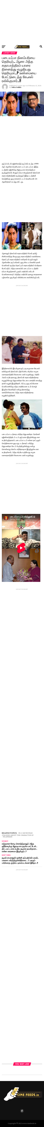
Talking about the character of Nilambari (18, 836)
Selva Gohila (16, 87)
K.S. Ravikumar (26, 833)
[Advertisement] (22, 22)
